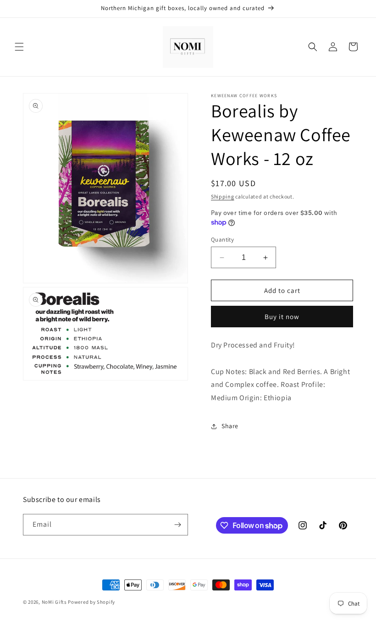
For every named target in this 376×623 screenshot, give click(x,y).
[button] (19, 47)
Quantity (222, 239)
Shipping (222, 196)
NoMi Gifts (54, 602)
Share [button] (229, 426)
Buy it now (282, 316)
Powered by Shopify (91, 602)
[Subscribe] (177, 524)
